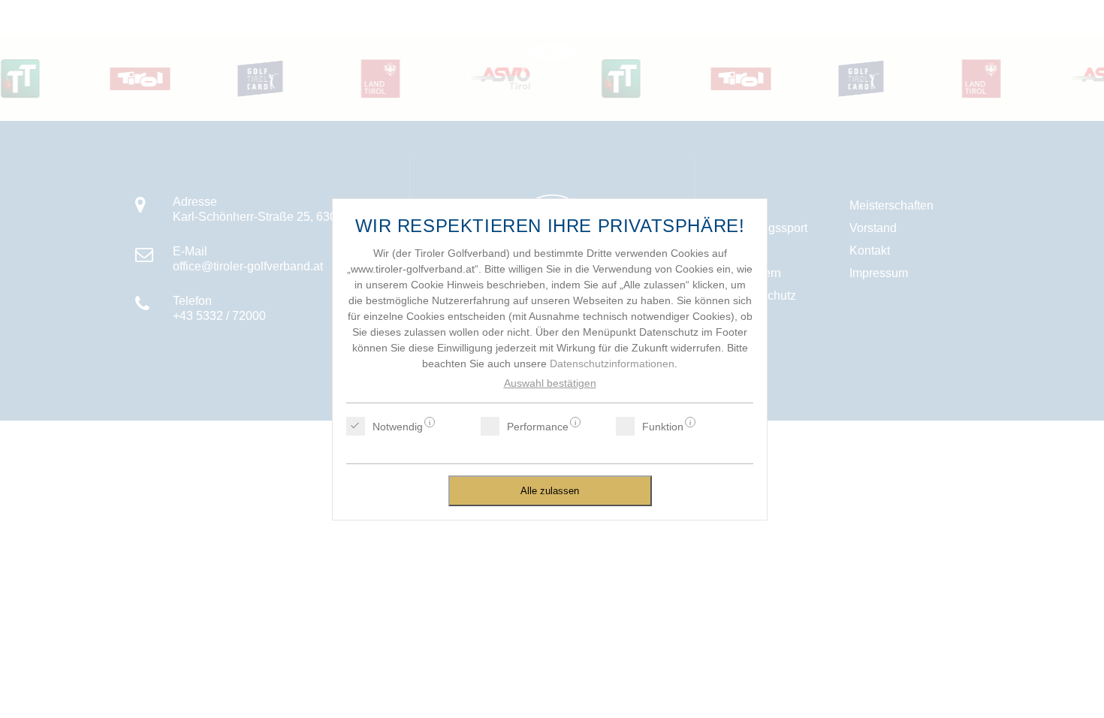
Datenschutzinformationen (612, 363)
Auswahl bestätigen (550, 383)
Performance (538, 427)
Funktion (662, 427)
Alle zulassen (549, 490)
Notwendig (398, 427)
